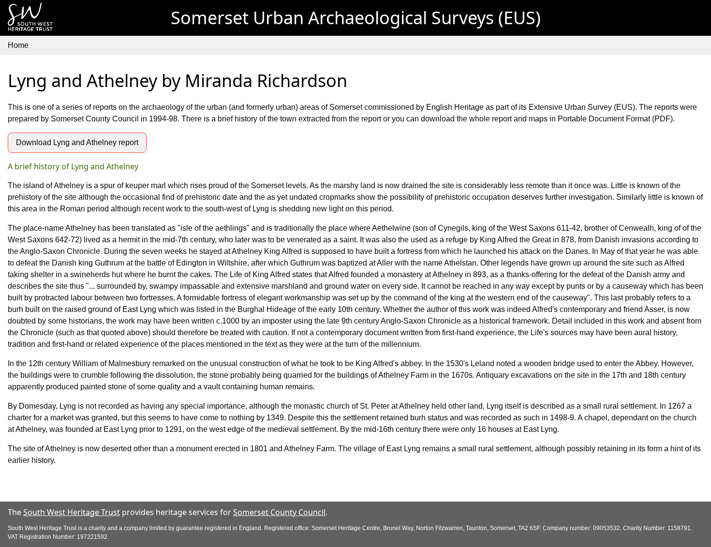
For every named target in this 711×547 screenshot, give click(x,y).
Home (18, 45)
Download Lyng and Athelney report (77, 142)
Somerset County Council (279, 512)
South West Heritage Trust (71, 512)
